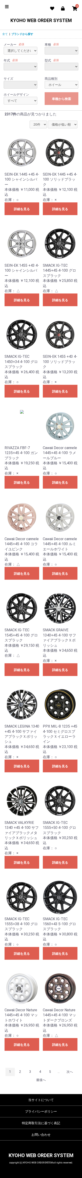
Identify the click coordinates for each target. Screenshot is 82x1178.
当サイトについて (41, 1100)
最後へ (41, 1080)
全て (5, 34)
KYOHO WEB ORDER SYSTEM (41, 20)
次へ (70, 1072)
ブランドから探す (22, 34)
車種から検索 (61, 99)
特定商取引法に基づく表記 (41, 1123)
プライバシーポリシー (41, 1111)
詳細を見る (22, 209)
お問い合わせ (41, 1134)
